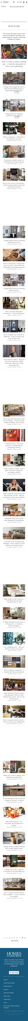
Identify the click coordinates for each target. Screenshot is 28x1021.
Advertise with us (8, 986)
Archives (14, 940)
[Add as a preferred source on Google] (14, 972)
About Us (6, 979)
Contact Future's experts (9, 983)
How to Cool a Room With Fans (17, 6)
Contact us (6, 989)
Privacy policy (7, 996)
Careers (5, 1002)
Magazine (19, 2)
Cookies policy (7, 999)
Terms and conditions (9, 992)
